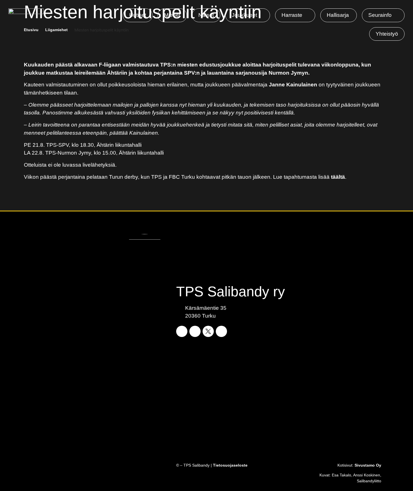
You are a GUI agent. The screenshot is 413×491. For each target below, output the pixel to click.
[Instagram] (195, 331)
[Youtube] (221, 331)
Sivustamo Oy (368, 465)
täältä (338, 177)
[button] (247, 15)
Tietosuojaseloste (230, 465)
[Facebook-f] (181, 331)
